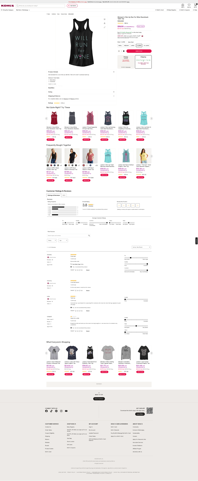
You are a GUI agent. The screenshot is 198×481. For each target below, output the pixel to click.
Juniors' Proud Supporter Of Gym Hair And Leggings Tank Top (89, 127)
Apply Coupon (140, 26)
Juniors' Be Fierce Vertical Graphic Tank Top (125, 165)
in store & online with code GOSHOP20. (115, 1)
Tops (58, 13)
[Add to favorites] (104, 19)
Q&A (63, 195)
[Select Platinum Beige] (58, 165)
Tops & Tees (64, 13)
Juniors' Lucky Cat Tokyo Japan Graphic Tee (72, 362)
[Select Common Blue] (54, 165)
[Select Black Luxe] (48, 165)
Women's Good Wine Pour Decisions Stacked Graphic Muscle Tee (72, 127)
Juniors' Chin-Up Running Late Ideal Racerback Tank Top (107, 127)
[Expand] (104, 27)
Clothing (54, 13)
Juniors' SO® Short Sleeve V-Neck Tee (88, 168)
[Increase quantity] (123, 51)
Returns (72, 98)
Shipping (143, 57)
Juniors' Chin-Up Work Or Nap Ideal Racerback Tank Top (143, 127)
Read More (51, 87)
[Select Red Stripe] (83, 165)
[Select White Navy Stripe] (90, 165)
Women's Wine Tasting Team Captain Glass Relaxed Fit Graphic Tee (107, 362)
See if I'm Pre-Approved (123, 37)
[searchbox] (40, 5)
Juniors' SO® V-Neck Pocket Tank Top (53, 168)
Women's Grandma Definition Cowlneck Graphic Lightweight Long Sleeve (125, 362)
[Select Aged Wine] (51, 165)
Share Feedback (99, 398)
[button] (123, 23)
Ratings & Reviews (54, 195)
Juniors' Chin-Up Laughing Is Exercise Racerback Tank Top (124, 127)
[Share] (104, 23)
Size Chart (131, 42)
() (55, 136)
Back (49, 13)
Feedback (196, 241)
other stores (128, 67)
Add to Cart (50, 139)
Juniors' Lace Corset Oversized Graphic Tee (143, 362)
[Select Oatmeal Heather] (87, 165)
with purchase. (78, 1)
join (123, 33)
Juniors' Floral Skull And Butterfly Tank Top (89, 362)
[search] (18, 6)
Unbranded (71, 13)
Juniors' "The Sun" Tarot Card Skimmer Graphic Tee (143, 165)
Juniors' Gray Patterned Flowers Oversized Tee (53, 362)
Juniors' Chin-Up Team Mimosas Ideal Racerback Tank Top (107, 165)
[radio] (126, 61)
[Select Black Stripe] (76, 165)
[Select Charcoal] (72, 165)
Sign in (119, 33)
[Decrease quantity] (119, 51)
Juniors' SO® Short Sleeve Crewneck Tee (71, 168)
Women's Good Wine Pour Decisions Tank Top (54, 127)
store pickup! (95, 1)
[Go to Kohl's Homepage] (7, 6)
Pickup (126, 57)
